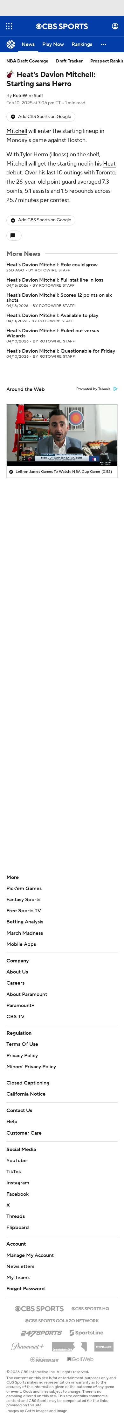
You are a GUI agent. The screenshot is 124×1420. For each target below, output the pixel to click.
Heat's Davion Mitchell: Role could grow (52, 265)
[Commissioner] (69, 1344)
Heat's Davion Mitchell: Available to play (52, 315)
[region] (62, 435)
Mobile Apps (21, 944)
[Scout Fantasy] (44, 1359)
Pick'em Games (24, 888)
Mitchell (16, 131)
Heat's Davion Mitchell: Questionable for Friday (60, 351)
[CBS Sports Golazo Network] (62, 1320)
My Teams (18, 1277)
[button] (9, 26)
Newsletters (20, 1266)
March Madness (24, 933)
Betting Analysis (24, 922)
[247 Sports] (41, 1331)
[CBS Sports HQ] (90, 1308)
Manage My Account (30, 1255)
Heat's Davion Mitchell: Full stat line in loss (54, 280)
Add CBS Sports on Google (44, 117)
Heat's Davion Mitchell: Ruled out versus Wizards (52, 333)
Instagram (17, 1183)
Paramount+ (20, 1005)
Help (11, 1121)
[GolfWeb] (80, 1359)
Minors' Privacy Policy (31, 1067)
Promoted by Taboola (93, 389)
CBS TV (15, 1016)
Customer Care (24, 1133)
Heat (109, 163)
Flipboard (17, 1227)
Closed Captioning (27, 1083)
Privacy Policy (22, 1055)
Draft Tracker (69, 61)
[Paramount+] (27, 1345)
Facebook (17, 1194)
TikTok (13, 1172)
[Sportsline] (87, 1332)
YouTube (16, 1160)
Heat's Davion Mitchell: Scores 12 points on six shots (59, 297)
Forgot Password (25, 1289)
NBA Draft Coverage (27, 61)
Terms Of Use (22, 1044)
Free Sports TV (23, 911)
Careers (15, 983)
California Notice (25, 1094)
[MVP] (104, 1344)
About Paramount (26, 994)
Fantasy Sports (23, 899)
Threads (15, 1216)
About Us (17, 972)
